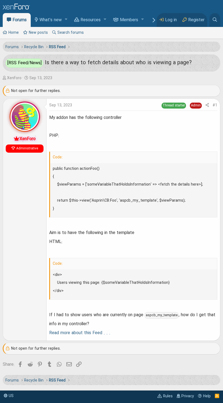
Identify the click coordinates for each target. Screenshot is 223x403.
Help (207, 396)
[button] (66, 19)
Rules (168, 396)
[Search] (214, 20)
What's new (50, 20)
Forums (20, 20)
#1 (215, 105)
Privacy (187, 396)
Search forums (70, 33)
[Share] (207, 105)
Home (13, 33)
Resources (90, 20)
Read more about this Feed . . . (79, 333)
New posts (38, 33)
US (11, 396)
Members (129, 20)
